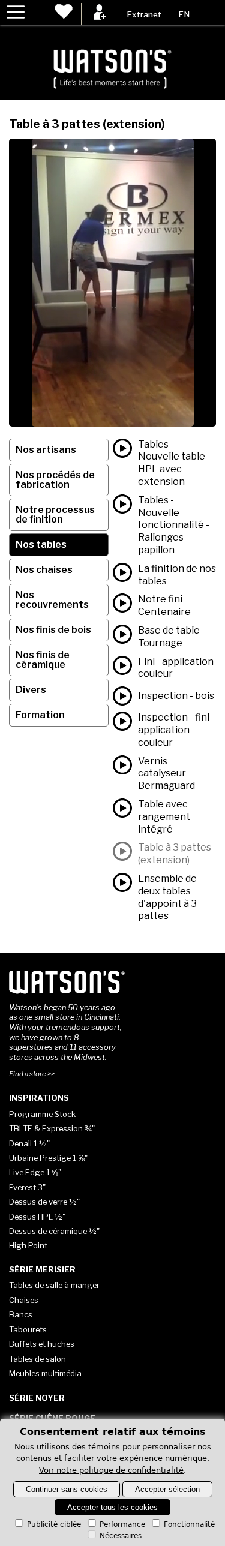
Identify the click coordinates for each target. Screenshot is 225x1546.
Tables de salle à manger (54, 1285)
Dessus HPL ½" (37, 1216)
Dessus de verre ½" (44, 1201)
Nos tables (41, 544)
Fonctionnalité (189, 1524)
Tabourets (28, 1329)
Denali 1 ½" (29, 1143)
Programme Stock (42, 1114)
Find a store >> (32, 1074)
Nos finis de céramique (43, 659)
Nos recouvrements (52, 599)
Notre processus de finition (55, 514)
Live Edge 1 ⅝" (35, 1172)
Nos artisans (46, 449)
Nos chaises (44, 569)
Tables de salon (37, 1359)
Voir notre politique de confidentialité (111, 1470)
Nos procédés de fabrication (55, 479)
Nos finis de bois (53, 629)
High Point (28, 1245)
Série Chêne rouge (52, 1418)
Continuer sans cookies (66, 1489)
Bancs (20, 1314)
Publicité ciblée (54, 1524)
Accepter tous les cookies (112, 1507)
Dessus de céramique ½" (54, 1231)
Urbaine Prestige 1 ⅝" (48, 1158)
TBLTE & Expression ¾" (52, 1128)
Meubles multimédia (45, 1373)
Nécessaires (121, 1536)
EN (184, 14)
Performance (122, 1524)
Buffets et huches (41, 1344)
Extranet (144, 14)
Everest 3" (27, 1187)
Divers (31, 689)
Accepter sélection (167, 1489)
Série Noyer (37, 1398)
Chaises (23, 1300)
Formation (40, 715)
